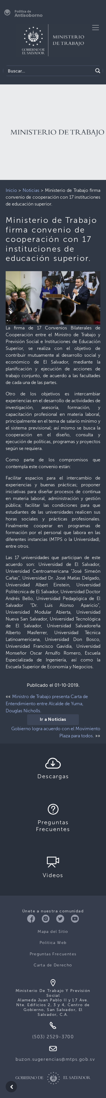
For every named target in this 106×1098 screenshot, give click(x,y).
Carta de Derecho (53, 965)
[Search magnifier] (98, 71)
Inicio (11, 190)
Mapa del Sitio (53, 931)
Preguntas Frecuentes (53, 954)
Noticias (31, 190)
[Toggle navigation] (95, 27)
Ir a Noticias (53, 719)
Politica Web (53, 942)
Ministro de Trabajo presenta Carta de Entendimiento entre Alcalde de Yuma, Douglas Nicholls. (47, 703)
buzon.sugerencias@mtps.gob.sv (55, 1059)
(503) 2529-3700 (53, 1036)
